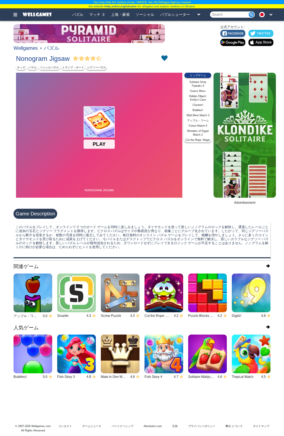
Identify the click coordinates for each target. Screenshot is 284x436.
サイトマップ (261, 426)
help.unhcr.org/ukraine (120, 6)
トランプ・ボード (73, 67)
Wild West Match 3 (197, 115)
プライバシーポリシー (201, 426)
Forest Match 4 (198, 125)
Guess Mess (198, 90)
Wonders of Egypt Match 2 (198, 132)
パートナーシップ (122, 426)
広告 (175, 426)
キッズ (21, 67)
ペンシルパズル (49, 67)
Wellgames (26, 48)
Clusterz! (198, 104)
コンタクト (65, 426)
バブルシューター (175, 14)
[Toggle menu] (18, 14)
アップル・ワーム (198, 120)
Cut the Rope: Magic (197, 139)
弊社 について (234, 426)
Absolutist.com (153, 426)
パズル (77, 14)
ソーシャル (145, 14)
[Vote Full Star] (76, 58)
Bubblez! (198, 110)
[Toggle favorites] (164, 58)
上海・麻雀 (120, 14)
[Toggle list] (199, 14)
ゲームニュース (91, 426)
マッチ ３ (97, 14)
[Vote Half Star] (99, 58)
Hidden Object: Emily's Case (198, 98)
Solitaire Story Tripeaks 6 (197, 83)
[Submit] (251, 14)
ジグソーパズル (96, 67)
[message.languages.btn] (263, 14)
